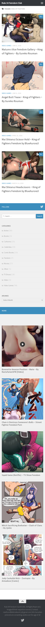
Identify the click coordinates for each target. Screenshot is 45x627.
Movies (6, 263)
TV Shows (7, 274)
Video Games (6, 46)
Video (6, 280)
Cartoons (7, 241)
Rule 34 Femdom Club (12, 3)
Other (6, 269)
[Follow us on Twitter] (41, 206)
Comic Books (9, 252)
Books (6, 236)
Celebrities (7, 247)
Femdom (7, 258)
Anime (6, 230)
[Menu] (42, 3)
